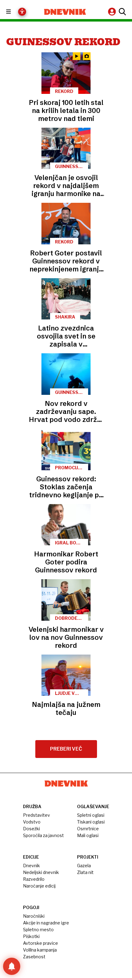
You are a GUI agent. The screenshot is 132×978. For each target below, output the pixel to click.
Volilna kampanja (40, 949)
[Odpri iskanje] (121, 11)
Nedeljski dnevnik (41, 872)
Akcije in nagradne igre (46, 922)
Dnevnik (31, 865)
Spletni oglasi (90, 815)
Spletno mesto (38, 929)
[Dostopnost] (22, 12)
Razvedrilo (34, 879)
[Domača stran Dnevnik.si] (65, 12)
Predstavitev (36, 815)
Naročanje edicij (39, 885)
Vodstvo (32, 821)
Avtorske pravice (40, 943)
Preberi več (66, 749)
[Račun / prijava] (112, 11)
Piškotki (31, 936)
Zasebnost (34, 956)
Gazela (84, 865)
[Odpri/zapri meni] (14, 12)
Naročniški (34, 916)
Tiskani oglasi (91, 821)
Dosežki (31, 828)
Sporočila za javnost (43, 835)
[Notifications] (11, 966)
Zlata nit (85, 872)
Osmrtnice (88, 828)
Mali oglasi (88, 835)
